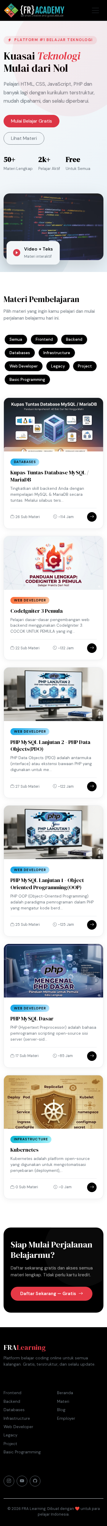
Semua (16, 339)
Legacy (58, 366)
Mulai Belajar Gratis (31, 121)
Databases (20, 352)
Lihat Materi (24, 138)
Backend (74, 339)
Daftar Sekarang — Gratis (48, 1294)
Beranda (65, 1392)
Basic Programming (27, 379)
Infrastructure (56, 352)
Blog (61, 1409)
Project (85, 366)
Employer (66, 1418)
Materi (63, 1401)
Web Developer (24, 366)
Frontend (44, 339)
